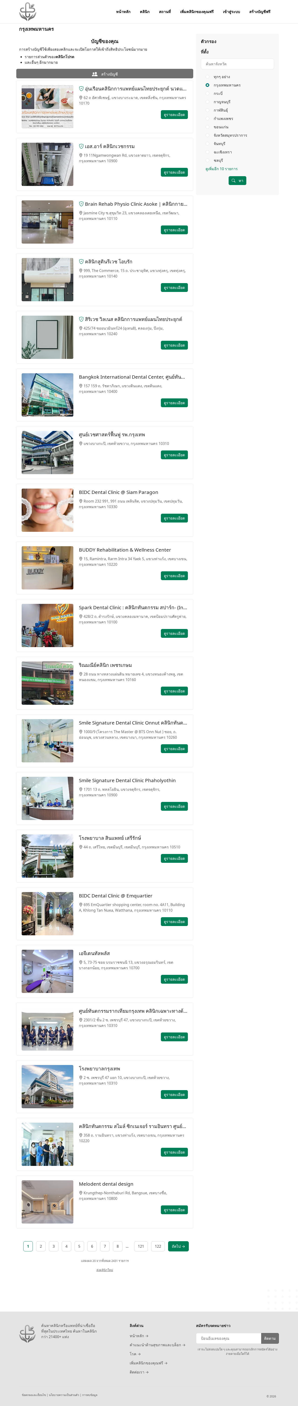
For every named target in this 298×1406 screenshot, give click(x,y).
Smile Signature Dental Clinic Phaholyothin (127, 780)
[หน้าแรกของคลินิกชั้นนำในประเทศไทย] (27, 11)
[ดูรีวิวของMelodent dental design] (47, 1202)
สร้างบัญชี (109, 74)
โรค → (135, 1353)
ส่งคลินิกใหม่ (104, 1270)
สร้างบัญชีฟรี (260, 11)
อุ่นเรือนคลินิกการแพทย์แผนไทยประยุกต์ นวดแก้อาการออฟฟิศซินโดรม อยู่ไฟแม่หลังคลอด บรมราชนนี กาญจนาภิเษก (136, 88)
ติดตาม (270, 1338)
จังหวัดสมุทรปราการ (230, 135)
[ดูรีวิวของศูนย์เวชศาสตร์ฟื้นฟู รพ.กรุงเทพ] (47, 452)
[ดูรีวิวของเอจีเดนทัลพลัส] (47, 971)
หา (240, 180)
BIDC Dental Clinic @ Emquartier (115, 895)
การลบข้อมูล (89, 1395)
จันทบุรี (219, 143)
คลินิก (145, 11)
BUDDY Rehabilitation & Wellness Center (125, 549)
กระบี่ (218, 93)
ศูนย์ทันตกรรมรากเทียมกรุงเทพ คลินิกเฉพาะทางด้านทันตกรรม (133, 1011)
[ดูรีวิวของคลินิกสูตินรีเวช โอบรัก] (47, 279)
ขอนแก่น (220, 126)
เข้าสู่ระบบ (231, 11)
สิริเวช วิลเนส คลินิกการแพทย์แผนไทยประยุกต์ (133, 319)
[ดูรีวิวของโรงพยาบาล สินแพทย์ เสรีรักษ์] (47, 856)
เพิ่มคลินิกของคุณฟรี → (149, 1363)
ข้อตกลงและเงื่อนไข (34, 1395)
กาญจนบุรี (221, 101)
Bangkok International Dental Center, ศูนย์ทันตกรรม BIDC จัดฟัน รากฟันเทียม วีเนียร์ (133, 377)
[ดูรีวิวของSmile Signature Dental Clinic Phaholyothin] (47, 798)
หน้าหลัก (123, 11)
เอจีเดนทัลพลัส (94, 953)
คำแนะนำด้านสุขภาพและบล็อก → (158, 1344)
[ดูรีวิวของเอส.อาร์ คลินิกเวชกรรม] (47, 164)
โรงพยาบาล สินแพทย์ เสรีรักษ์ (110, 838)
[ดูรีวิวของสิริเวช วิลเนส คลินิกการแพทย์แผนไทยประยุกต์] (47, 337)
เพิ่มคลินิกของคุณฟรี (197, 11)
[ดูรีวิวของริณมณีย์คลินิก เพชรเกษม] (47, 683)
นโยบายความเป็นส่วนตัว (64, 1395)
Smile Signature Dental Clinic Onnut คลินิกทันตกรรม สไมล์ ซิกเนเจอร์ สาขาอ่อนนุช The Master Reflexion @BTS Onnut (133, 722)
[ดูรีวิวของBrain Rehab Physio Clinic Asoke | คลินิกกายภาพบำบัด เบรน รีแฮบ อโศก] (47, 222)
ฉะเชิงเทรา (222, 152)
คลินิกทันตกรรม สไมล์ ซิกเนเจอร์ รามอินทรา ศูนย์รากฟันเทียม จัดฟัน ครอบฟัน (133, 1126)
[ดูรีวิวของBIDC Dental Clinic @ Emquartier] (47, 913)
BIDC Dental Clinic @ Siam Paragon (118, 492)
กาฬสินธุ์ (220, 110)
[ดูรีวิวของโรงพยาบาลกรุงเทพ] (47, 1086)
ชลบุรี (218, 160)
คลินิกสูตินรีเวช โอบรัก (108, 261)
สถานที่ (165, 11)
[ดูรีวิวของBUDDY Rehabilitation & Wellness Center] (47, 567)
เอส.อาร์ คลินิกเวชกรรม (109, 146)
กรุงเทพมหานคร (227, 85)
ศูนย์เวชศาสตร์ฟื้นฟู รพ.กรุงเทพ (112, 434)
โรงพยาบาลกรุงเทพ (99, 1068)
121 (141, 1246)
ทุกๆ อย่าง (222, 76)
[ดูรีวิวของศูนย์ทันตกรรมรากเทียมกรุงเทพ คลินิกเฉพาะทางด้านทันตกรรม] (47, 1029)
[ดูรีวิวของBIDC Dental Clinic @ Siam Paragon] (47, 510)
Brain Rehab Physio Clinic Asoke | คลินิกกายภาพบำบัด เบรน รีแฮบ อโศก (136, 204)
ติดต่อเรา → (139, 1372)
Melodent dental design (106, 1184)
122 (158, 1246)
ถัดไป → (178, 1246)
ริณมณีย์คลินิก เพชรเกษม (105, 665)
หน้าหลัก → (139, 1335)
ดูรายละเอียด (174, 114)
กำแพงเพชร (223, 118)
